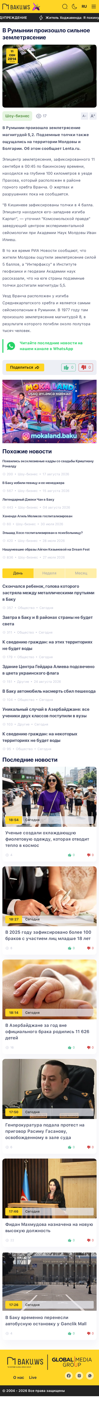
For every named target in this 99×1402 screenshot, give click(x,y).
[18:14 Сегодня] (49, 989)
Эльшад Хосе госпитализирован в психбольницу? (42, 533)
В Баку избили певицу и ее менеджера (33, 483)
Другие (23, 682)
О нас (18, 1377)
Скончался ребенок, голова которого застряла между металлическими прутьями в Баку (48, 593)
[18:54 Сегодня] (49, 796)
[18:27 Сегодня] (49, 896)
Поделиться (21, 367)
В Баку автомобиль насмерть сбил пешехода (49, 691)
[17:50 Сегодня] (49, 1088)
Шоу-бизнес (17, 116)
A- (84, 116)
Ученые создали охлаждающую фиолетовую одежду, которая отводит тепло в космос (47, 839)
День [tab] (18, 573)
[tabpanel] (49, 667)
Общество (26, 608)
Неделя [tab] (49, 573)
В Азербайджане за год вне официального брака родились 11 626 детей (47, 1031)
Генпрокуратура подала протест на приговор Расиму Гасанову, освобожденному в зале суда (45, 1131)
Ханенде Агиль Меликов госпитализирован (37, 516)
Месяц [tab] (81, 573)
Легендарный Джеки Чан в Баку (28, 499)
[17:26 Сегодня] (49, 1281)
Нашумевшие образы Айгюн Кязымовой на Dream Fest (46, 549)
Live (33, 1377)
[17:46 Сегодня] (49, 1188)
